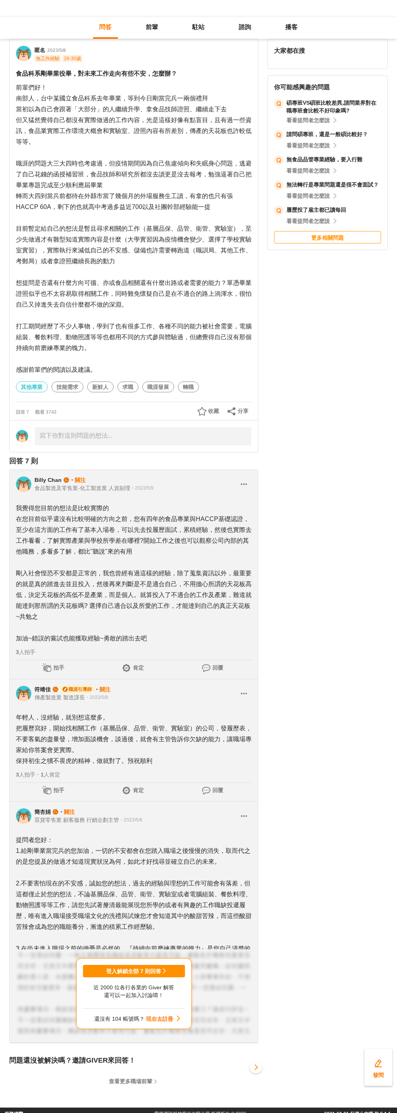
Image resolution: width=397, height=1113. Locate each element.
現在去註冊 (159, 1019)
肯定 (138, 667)
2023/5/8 (56, 50)
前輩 (152, 27)
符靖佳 (43, 689)
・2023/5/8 (96, 697)
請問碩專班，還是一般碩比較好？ (327, 134)
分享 (243, 411)
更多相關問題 (327, 238)
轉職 (188, 387)
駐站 (198, 27)
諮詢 (245, 27)
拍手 (59, 667)
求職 (128, 387)
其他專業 (32, 387)
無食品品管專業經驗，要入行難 (324, 159)
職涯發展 (158, 387)
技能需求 (67, 387)
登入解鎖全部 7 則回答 (133, 971)
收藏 (213, 411)
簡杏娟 (43, 812)
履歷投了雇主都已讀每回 (316, 210)
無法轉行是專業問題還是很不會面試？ (333, 184)
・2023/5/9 (142, 488)
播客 (291, 27)
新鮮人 (100, 387)
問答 (105, 27)
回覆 (217, 667)
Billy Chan (48, 480)
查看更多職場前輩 (130, 1081)
